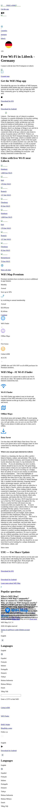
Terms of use (5, 630)
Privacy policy (15, 630)
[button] (19, 634)
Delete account (25, 630)
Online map (5, 619)
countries (4, 31)
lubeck (3, 38)
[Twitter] (2, 617)
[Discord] (4, 617)
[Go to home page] (8, 3)
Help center (16, 619)
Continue (4, 315)
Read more (33, 619)
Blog (10, 619)
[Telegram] (7, 617)
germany (4, 34)
